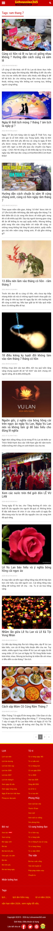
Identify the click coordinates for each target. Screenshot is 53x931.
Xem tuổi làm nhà (34, 804)
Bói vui (5, 826)
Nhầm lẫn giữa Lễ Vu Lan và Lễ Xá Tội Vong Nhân (26, 633)
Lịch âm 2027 (6, 775)
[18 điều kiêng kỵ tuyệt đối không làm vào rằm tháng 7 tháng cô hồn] (26, 351)
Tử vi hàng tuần (34, 837)
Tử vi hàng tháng (34, 846)
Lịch (4, 750)
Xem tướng (6, 837)
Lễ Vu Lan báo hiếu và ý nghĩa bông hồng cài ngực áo (26, 569)
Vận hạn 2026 (33, 780)
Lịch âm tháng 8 (7, 780)
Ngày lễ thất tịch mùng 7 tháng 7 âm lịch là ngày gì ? (26, 124)
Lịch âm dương (7, 761)
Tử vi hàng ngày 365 (35, 757)
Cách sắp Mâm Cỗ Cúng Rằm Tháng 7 (25, 706)
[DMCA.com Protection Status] (42, 928)
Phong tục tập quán (9, 798)
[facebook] (24, 928)
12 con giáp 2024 (34, 770)
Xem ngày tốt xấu (8, 784)
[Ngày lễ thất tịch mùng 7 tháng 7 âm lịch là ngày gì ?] (26, 118)
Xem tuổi (31, 813)
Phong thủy (33, 797)
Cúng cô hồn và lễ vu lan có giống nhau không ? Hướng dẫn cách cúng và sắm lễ (26, 57)
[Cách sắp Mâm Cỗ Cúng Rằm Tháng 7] (26, 703)
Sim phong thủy (34, 822)
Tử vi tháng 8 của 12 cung (37, 842)
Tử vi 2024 (32, 775)
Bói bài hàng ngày (8, 869)
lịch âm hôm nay (21, 897)
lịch (4, 897)
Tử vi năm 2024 (34, 851)
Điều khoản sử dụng (31, 922)
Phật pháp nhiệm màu (36, 870)
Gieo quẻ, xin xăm (8, 856)
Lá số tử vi (32, 789)
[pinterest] (37, 928)
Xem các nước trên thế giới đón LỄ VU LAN (26, 494)
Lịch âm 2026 (6, 770)
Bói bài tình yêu (7, 851)
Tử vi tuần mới (33, 761)
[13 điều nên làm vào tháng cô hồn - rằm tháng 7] (26, 277)
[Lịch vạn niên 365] (26, 5)
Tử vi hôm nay (33, 833)
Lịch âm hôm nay (8, 766)
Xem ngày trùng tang (9, 789)
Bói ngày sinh (7, 842)
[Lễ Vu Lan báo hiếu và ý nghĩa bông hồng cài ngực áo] (26, 563)
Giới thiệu (18, 922)
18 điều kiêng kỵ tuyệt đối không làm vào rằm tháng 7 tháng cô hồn (26, 357)
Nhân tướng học (10, 879)
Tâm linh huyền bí (34, 866)
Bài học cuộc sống (35, 861)
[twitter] (31, 928)
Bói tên (4, 860)
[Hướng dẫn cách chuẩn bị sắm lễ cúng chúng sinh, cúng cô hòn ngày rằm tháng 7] (26, 190)
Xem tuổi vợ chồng (35, 818)
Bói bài (4, 846)
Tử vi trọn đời (33, 793)
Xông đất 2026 (33, 784)
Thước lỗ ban (33, 808)
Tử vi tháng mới (34, 766)
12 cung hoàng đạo (37, 826)
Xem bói (5, 833)
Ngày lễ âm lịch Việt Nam (11, 793)
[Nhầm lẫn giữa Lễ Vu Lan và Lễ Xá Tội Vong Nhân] (26, 628)
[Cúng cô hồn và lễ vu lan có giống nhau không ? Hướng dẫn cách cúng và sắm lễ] (26, 50)
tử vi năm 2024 (42, 897)
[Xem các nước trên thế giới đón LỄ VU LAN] (26, 489)
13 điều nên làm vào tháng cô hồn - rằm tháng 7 (26, 282)
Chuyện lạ (31, 875)
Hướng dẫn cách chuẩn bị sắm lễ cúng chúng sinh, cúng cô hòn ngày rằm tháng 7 (26, 197)
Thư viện (32, 855)
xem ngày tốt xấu (30, 903)
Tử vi (30, 750)
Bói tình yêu (6, 865)
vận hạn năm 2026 (11, 903)
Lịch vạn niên (6, 757)
